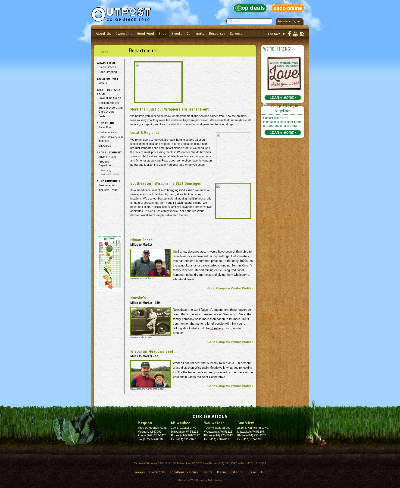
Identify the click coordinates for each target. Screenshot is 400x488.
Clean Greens (107, 67)
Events (176, 33)
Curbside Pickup (108, 132)
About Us (103, 33)
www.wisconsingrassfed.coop (147, 388)
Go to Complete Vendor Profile (229, 288)
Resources (217, 33)
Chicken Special (108, 103)
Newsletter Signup (289, 21)
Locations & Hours (184, 472)
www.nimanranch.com (142, 278)
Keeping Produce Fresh (109, 172)
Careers (236, 33)
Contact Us (277, 34)
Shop (163, 33)
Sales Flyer (105, 127)
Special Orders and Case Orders (110, 109)
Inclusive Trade (108, 190)
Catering (237, 472)
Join (263, 472)
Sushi (102, 116)
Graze (252, 472)
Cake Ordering (107, 72)
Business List (106, 185)
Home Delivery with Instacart (110, 139)
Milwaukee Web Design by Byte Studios (200, 480)
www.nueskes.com (141, 337)
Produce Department (105, 163)
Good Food (145, 33)
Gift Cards (104, 145)
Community (195, 33)
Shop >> (105, 52)
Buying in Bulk (107, 156)
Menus (102, 83)
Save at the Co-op (109, 98)
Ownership (124, 33)
